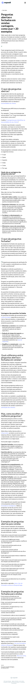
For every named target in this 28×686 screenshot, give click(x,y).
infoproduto (5, 433)
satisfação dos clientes (8, 407)
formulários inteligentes (8, 506)
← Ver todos (4, 10)
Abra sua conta (21, 655)
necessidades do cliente (8, 103)
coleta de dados (6, 317)
